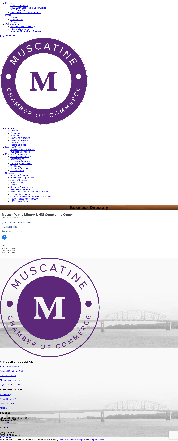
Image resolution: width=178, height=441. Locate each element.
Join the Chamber (18, 180)
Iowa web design (75, 440)
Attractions (5, 394)
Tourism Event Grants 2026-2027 (25, 12)
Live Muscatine (17, 142)
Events (8, 3)
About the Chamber (19, 175)
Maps (2, 408)
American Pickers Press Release (25, 31)
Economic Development (16, 154)
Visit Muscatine (12, 24)
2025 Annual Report (19, 201)
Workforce (15, 166)
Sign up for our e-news (10, 384)
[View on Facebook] (4, 239)
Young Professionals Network (24, 199)
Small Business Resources (22, 149)
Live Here (9, 128)
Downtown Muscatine (20, 138)
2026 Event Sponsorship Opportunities (28, 8)
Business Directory (19, 152)
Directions (4, 423)
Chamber (9, 173)
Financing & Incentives (21, 164)
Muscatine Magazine (20, 140)
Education (15, 133)
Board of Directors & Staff (11, 371)
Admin (63, 440)
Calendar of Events (19, 5)
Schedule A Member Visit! (22, 187)
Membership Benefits (20, 189)
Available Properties (19, 156)
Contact (14, 185)
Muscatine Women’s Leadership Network (29, 192)
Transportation (17, 171)
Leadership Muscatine (20, 194)
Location (14, 131)
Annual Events (7, 399)
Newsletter (15, 17)
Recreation (15, 135)
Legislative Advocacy (20, 161)
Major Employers (18, 145)
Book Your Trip (7, 403)
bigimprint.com (95, 440)
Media (8, 15)
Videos (13, 22)
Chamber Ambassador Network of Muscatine (31, 196)
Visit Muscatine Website (21, 27)
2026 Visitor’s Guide (19, 29)
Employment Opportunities (22, 178)
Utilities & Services (19, 168)
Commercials (16, 20)
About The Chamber (9, 367)
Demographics (17, 159)
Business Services (13, 147)
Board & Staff (16, 182)
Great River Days (18, 10)
